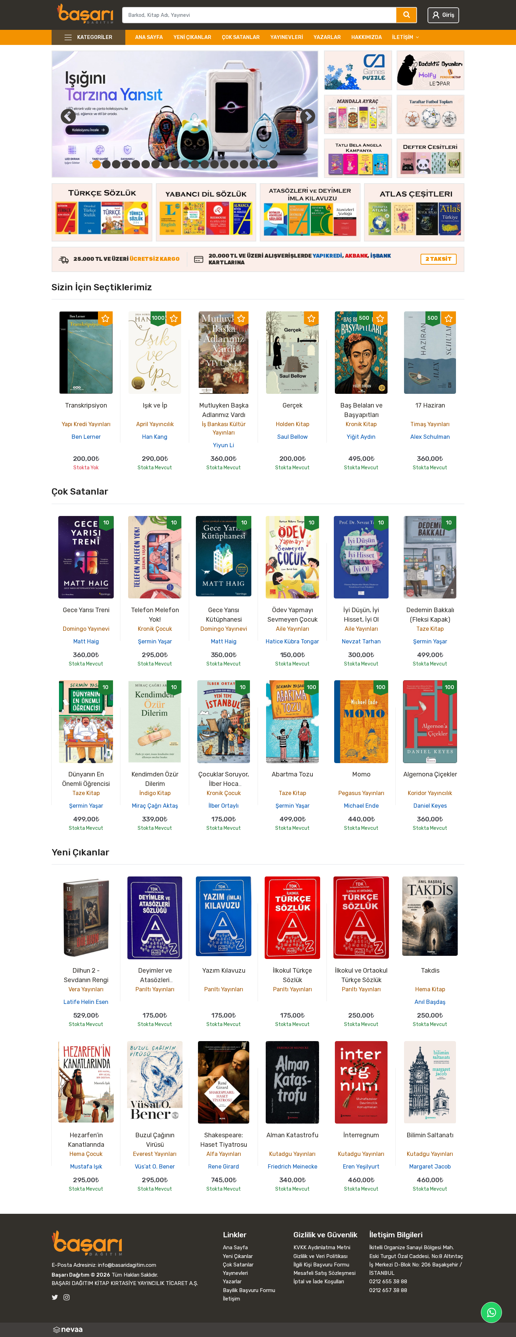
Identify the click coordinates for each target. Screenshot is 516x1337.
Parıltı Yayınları (154, 989)
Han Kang (154, 436)
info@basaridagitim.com (127, 1265)
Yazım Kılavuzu (223, 970)
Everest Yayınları (155, 1154)
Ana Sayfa (149, 37)
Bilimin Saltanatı (430, 1135)
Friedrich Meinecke (292, 1166)
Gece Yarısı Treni (86, 610)
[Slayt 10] (185, 164)
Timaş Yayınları (430, 424)
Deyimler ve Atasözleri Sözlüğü (155, 980)
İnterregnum (361, 1135)
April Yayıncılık (155, 424)
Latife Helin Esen (86, 1002)
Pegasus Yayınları (361, 793)
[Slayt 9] (175, 164)
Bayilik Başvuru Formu (249, 1290)
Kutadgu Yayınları (292, 1154)
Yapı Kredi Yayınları (86, 424)
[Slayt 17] (254, 164)
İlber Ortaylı (224, 805)
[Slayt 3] (116, 164)
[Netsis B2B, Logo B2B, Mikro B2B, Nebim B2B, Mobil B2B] (258, 1329)
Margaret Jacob (430, 1166)
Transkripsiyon (86, 405)
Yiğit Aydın (361, 436)
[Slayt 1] (96, 164)
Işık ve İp (155, 405)
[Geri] (60, 116)
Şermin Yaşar (155, 641)
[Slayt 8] (165, 164)
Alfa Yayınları (223, 1154)
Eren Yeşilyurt (361, 1166)
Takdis (430, 970)
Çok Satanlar (241, 37)
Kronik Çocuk (155, 629)
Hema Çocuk (86, 1154)
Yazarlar (327, 37)
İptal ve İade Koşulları (318, 1281)
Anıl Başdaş (430, 1002)
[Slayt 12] (204, 164)
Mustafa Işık (86, 1166)
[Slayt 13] (214, 164)
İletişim (231, 1299)
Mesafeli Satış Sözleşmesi (324, 1273)
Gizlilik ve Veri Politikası (320, 1256)
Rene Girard (223, 1166)
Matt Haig (86, 641)
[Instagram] (67, 1297)
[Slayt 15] (234, 164)
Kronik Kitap (361, 424)
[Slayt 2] (106, 164)
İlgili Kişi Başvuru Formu (321, 1265)
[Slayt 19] (273, 164)
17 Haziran (430, 405)
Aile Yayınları (292, 629)
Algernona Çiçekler (430, 774)
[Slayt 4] (126, 164)
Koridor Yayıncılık (430, 793)
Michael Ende (361, 805)
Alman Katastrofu (292, 1135)
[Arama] (406, 15)
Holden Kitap (292, 424)
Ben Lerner (86, 436)
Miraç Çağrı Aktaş (155, 805)
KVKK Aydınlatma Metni (321, 1247)
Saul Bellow (292, 436)
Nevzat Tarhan (361, 641)
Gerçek (293, 405)
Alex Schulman (430, 436)
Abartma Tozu (292, 774)
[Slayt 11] (195, 164)
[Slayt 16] (244, 164)
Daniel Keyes (430, 805)
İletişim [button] (402, 37)
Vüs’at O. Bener (155, 1166)
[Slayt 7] (155, 164)
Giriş (448, 15)
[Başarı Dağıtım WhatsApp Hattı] (491, 1312)
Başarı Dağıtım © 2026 (81, 1275)
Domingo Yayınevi (86, 629)
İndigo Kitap (155, 793)
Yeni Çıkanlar (192, 37)
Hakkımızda (366, 37)
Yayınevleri (286, 37)
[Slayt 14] (224, 164)
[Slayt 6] (145, 164)
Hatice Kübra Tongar (292, 641)
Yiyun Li (223, 445)
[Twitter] (55, 1297)
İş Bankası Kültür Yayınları (224, 428)
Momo (361, 774)
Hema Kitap (430, 989)
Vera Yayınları (86, 989)
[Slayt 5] (136, 164)
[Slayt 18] (263, 164)
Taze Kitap (430, 629)
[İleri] (307, 116)
